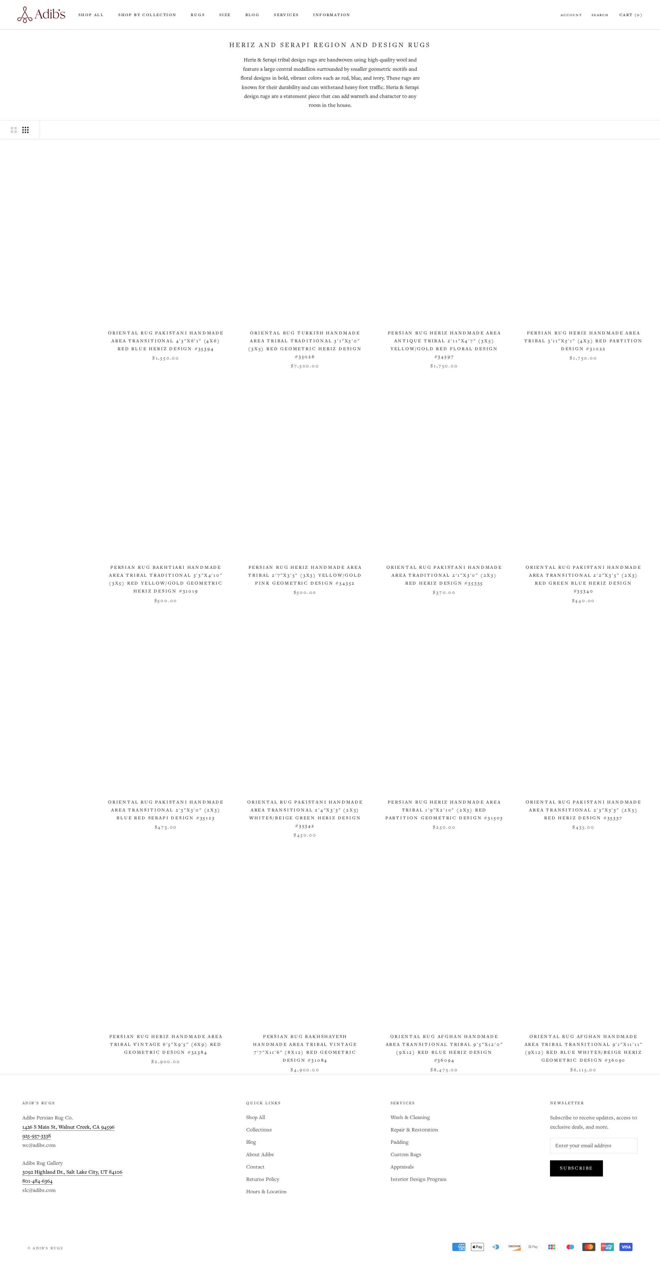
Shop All (91, 15)
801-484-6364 (37, 1181)
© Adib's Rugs (46, 1248)
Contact (255, 1167)
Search (600, 15)
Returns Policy (262, 1179)
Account (571, 15)
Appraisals (402, 1167)
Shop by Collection (147, 15)
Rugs (198, 15)
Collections (259, 1130)
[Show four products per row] (25, 130)
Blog (252, 15)
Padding (399, 1142)
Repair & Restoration (414, 1130)
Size (225, 15)
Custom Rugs (405, 1154)
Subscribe (576, 1168)
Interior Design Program (418, 1179)
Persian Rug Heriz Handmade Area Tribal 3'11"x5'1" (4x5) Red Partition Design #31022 (583, 341)
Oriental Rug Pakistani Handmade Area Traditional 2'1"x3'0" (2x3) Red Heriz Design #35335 (444, 575)
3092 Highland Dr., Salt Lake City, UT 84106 (72, 1172)
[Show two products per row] (14, 130)
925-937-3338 (36, 1136)
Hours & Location (266, 1192)
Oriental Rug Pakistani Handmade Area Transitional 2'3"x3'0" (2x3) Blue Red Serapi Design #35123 (166, 810)
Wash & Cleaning (410, 1117)
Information (331, 15)
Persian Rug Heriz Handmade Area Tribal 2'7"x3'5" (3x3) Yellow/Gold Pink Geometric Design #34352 (305, 575)
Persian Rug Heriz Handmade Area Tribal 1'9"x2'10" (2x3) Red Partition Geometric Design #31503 (444, 810)
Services (286, 15)
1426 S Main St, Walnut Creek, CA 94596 (68, 1127)
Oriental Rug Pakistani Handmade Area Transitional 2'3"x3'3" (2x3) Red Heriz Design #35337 (583, 810)
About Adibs (260, 1154)
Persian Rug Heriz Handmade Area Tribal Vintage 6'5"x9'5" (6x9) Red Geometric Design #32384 (166, 1045)
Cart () (631, 15)
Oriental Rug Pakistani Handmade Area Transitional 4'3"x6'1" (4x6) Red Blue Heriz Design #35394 (166, 341)
